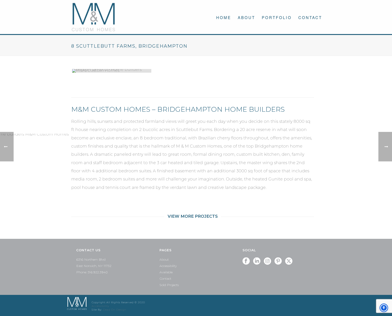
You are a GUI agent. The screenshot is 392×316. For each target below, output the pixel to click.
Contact (310, 17)
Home (223, 17)
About (246, 17)
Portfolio (277, 17)
